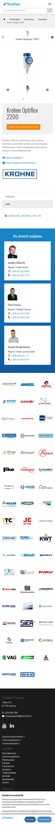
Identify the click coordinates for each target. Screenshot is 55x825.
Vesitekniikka (8, 779)
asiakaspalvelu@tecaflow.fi (19, 716)
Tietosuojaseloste (11, 740)
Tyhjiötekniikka (9, 772)
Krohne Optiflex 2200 (15, 22)
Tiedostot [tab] (10, 196)
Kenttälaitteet (14, 19)
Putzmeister (8, 766)
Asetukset (30, 819)
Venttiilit (6, 776)
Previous (2, 37)
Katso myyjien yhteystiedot (20, 163)
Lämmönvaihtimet (11, 756)
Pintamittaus (29, 19)
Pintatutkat (42, 19)
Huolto (5, 782)
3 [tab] (31, 99)
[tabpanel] (27, 90)
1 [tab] (23, 99)
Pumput (6, 763)
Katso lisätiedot (13, 158)
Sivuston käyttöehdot (13, 736)
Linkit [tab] (7, 204)
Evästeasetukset (10, 743)
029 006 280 (11, 712)
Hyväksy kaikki (44, 819)
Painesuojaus (8, 759)
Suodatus (6, 769)
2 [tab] (27, 99)
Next (52, 37)
